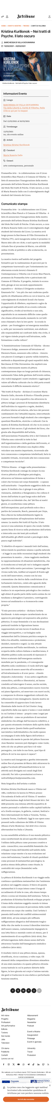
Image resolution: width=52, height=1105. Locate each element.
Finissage (31, 1038)
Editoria (4, 1029)
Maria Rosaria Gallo (12, 155)
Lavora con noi (7, 1058)
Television (5, 1043)
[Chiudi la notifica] (50, 1085)
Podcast (30, 1025)
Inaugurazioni (32, 1035)
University (31, 1048)
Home (3, 26)
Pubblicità (5, 1051)
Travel (29, 1051)
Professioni (5, 1022)
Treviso (26, 26)
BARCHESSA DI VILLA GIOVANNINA (19, 42)
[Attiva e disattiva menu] (2, 16)
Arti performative (8, 1025)
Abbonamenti (32, 1015)
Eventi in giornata (34, 1042)
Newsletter (31, 1022)
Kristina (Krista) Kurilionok (16, 145)
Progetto (4, 1019)
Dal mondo (5, 1036)
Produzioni (31, 1055)
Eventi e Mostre (14, 26)
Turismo (4, 1032)
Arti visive (5, 1015)
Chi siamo (5, 1048)
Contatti (4, 1055)
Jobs (3, 1039)
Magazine (31, 1019)
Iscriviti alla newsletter (26, 1099)
